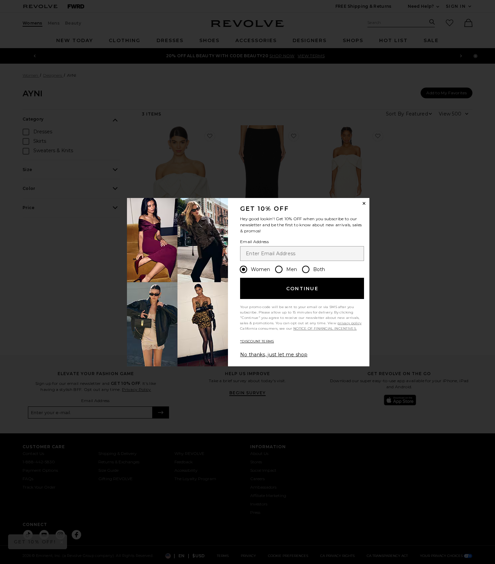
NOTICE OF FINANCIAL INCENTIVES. (325, 328)
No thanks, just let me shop (273, 355)
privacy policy (349, 323)
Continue (302, 289)
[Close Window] (364, 203)
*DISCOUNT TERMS (257, 341)
